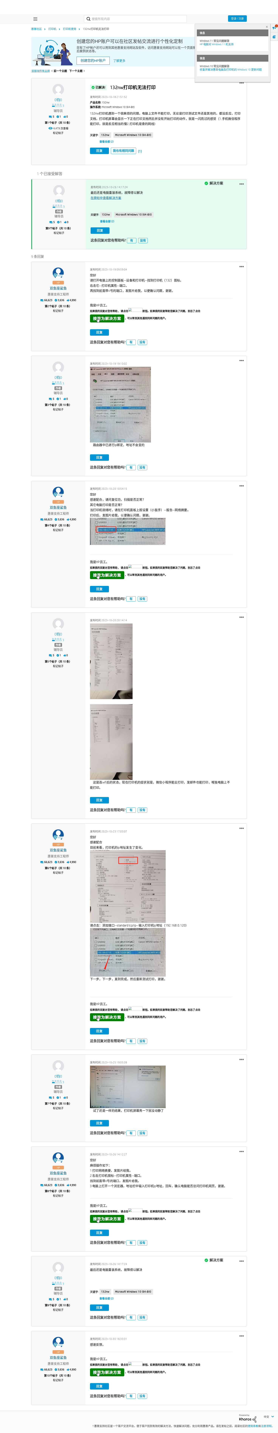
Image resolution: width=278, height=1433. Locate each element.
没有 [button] (143, 240)
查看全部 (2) (106, 141)
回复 (99, 151)
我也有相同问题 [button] (123, 151)
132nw (105, 135)
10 (48, 1375)
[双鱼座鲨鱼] (58, 273)
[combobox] (135, 19)
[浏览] (34, 19)
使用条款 (253, 1426)
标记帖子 (58, 133)
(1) (140, 151)
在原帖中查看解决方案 (106, 198)
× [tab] (266, 26)
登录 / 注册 (237, 18)
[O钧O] (58, 89)
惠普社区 (36, 29)
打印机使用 (69, 29)
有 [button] (131, 240)
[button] (241, 83)
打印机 (52, 29)
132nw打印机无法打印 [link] (96, 29)
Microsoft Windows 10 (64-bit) (133, 135)
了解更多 (119, 60)
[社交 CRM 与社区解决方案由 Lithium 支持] (247, 1418)
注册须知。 (267, 1426)
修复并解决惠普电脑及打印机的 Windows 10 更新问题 (231, 69)
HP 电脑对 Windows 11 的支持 (217, 44)
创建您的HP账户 (93, 61)
